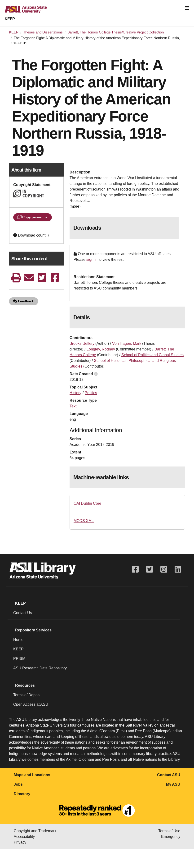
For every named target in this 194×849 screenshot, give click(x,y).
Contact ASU (168, 775)
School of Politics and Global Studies (152, 355)
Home (18, 640)
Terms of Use (169, 831)
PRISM (19, 659)
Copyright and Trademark (35, 831)
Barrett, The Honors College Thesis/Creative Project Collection (115, 32)
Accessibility (24, 837)
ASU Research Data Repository (40, 668)
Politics (91, 393)
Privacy (20, 842)
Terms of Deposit (27, 695)
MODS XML (84, 521)
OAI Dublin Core (87, 503)
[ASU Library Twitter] (149, 569)
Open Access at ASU (30, 704)
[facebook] (55, 277)
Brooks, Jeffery (82, 343)
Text (73, 406)
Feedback (25, 301)
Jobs (18, 784)
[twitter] (42, 277)
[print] (16, 277)
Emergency (170, 837)
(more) (75, 206)
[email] (29, 277)
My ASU (173, 784)
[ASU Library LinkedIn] (178, 569)
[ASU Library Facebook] (135, 569)
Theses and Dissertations (43, 32)
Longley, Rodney (101, 349)
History (75, 393)
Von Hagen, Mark (126, 343)
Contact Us (22, 613)
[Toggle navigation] (187, 8)
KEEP (10, 19)
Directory (22, 794)
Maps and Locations (32, 775)
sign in (91, 259)
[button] (15, 235)
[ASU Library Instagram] (164, 569)
